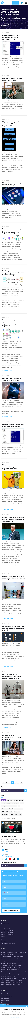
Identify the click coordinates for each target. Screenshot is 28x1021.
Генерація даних (5, 928)
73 (9, 782)
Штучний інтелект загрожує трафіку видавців (12, 184)
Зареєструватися (14, 1017)
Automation (9, 800)
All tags (3, 800)
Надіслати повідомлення (11, 910)
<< (3, 782)
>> (21, 782)
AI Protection (5, 814)
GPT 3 (21, 803)
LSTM (11, 811)
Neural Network (15, 803)
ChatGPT (11, 808)
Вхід (15, 2)
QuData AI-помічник (6, 939)
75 (15, 782)
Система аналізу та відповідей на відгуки (12, 956)
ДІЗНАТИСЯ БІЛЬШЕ (8, 70)
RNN (20, 814)
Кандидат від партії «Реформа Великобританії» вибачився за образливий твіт (13, 519)
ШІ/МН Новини (5, 1000)
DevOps (3, 936)
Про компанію (5, 994)
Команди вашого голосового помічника (11, 961)
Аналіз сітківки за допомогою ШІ (10, 969)
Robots (14, 806)
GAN (16, 814)
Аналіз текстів (5, 926)
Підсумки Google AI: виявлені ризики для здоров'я (12, 79)
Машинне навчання (6, 1004)
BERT (3, 811)
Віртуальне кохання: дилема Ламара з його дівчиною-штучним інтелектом (12, 467)
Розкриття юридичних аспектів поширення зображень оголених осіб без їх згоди (13, 578)
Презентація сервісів (6, 996)
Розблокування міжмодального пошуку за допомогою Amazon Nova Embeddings (13, 273)
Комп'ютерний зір (5, 923)
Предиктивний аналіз (7, 930)
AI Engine (4, 806)
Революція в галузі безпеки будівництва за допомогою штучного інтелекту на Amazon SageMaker (13, 323)
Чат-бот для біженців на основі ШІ (10, 967)
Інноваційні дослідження (7, 934)
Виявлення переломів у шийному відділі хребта (14, 971)
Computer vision (18, 808)
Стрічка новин (5, 998)
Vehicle (9, 806)
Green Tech (17, 811)
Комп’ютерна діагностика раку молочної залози (14, 978)
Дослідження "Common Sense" (9, 963)
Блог (2, 1002)
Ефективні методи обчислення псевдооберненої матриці (13, 425)
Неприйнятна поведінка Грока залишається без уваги (12, 379)
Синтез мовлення (6, 941)
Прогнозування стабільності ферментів (11, 980)
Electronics (4, 808)
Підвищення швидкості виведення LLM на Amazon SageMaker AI (11, 124)
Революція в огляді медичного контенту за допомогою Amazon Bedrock (13, 628)
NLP (7, 811)
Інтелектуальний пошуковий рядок (10, 974)
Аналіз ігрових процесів (7, 954)
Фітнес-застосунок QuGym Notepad (10, 984)
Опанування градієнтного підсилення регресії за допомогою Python (11, 37)
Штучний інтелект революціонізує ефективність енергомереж (13, 737)
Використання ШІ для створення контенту (12, 982)
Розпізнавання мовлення (8, 943)
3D (19, 806)
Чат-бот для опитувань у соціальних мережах (13, 952)
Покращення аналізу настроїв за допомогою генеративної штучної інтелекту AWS (13, 231)
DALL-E (11, 814)
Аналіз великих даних (7, 932)
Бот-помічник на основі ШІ (8, 976)
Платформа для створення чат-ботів (11, 965)
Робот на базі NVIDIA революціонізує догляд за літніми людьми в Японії (11, 676)
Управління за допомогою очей (9, 958)
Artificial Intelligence (18, 800)
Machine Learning (6, 803)
